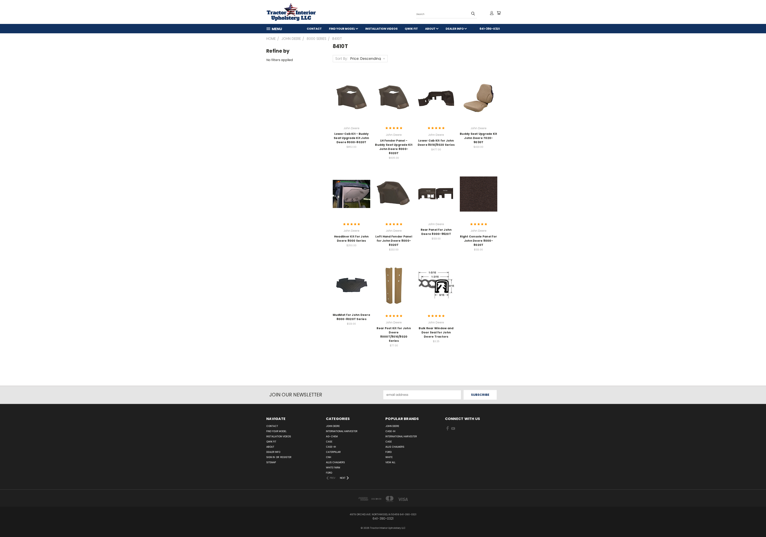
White (389, 457)
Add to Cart (351, 285)
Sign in (270, 457)
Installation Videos (381, 29)
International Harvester (341, 431)
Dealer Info (455, 29)
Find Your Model (342, 29)
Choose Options (351, 97)
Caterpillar (333, 452)
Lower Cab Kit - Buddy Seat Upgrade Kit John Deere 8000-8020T (351, 138)
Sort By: (341, 58)
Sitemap (271, 462)
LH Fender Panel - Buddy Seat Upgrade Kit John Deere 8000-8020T (394, 147)
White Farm (333, 467)
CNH (328, 457)
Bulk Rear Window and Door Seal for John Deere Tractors (436, 332)
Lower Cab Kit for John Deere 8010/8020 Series (436, 143)
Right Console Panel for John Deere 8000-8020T (478, 241)
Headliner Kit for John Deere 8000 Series (351, 239)
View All (390, 462)
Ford (329, 472)
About (430, 29)
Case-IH (331, 446)
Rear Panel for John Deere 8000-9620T (436, 232)
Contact (314, 29)
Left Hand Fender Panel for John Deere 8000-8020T (393, 241)
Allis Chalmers (335, 462)
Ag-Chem (332, 436)
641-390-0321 (490, 29)
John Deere (333, 426)
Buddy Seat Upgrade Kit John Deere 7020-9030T (478, 138)
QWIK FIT (411, 29)
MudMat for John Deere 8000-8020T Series (351, 317)
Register (285, 457)
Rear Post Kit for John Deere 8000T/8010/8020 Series (394, 334)
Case (329, 441)
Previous (754, 524)
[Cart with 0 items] (499, 13)
